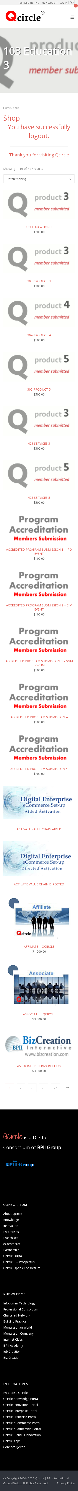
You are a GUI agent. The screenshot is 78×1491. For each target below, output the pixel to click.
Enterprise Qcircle (15, 1393)
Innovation (10, 1226)
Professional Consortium (20, 1309)
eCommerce (12, 1244)
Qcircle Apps (12, 1441)
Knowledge (11, 1220)
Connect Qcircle (14, 1447)
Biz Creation (11, 1357)
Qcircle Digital (29, 3)
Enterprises (11, 1232)
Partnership (11, 1250)
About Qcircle (12, 1214)
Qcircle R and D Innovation (22, 1435)
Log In (64, 3)
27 (55, 1088)
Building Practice (14, 1321)
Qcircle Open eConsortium (21, 1268)
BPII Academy (13, 1345)
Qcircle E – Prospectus (19, 1262)
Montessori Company (18, 1333)
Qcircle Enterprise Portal (20, 1411)
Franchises (10, 1238)
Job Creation (12, 1351)
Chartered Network (16, 1315)
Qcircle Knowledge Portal (21, 1399)
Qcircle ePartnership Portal (22, 1429)
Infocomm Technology (19, 1303)
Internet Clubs (13, 1339)
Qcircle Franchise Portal (19, 1417)
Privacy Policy (66, 1483)
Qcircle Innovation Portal (20, 1405)
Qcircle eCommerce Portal (21, 1423)
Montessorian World (17, 1327)
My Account (49, 3)
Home (7, 108)
